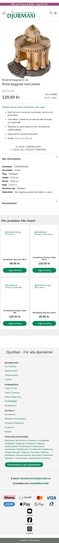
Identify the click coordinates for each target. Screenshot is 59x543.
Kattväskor (9, 458)
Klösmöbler (36, 455)
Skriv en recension (8, 91)
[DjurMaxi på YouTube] (29, 513)
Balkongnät (10, 440)
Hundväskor (48, 455)
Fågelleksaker (22, 449)
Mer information (11, 159)
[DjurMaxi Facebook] (29, 522)
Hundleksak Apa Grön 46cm (15, 259)
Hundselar (35, 452)
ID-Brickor (46, 458)
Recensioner (9, 203)
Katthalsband (38, 446)
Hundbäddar (43, 440)
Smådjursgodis (11, 446)
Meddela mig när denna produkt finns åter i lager (23, 107)
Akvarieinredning (23, 455)
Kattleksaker (47, 449)
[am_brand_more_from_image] (15, 240)
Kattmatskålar (35, 458)
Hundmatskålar (21, 458)
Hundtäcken (10, 455)
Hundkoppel (10, 449)
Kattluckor (25, 452)
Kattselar (44, 452)
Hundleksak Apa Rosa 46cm (44, 313)
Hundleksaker (35, 449)
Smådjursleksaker (12, 452)
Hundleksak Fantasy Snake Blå (14, 312)
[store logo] (21, 14)
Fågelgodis (20, 443)
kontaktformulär (39, 483)
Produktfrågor (11, 401)
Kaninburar (32, 440)
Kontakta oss (11, 405)
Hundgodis (30, 443)
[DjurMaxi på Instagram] (29, 531)
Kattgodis (40, 443)
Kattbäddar (9, 443)
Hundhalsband (25, 446)
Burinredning (21, 440)
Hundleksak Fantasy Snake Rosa (44, 258)
